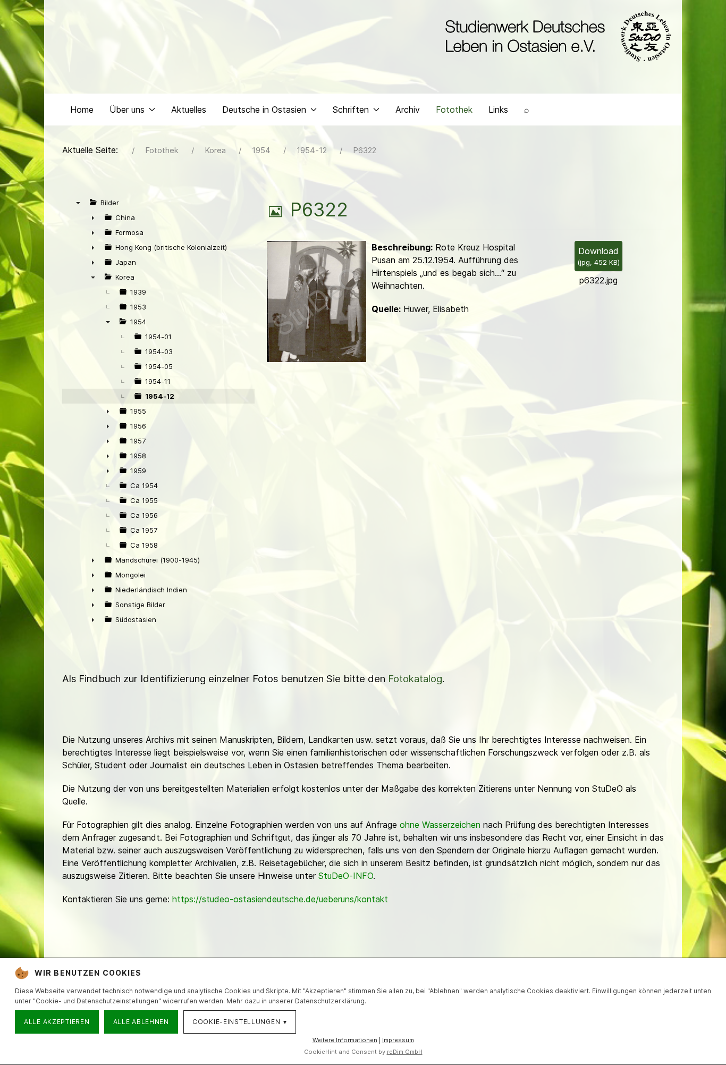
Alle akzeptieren (57, 1022)
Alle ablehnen (141, 1022)
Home (82, 109)
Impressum (398, 1040)
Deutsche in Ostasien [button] (264, 109)
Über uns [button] (127, 109)
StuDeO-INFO (345, 875)
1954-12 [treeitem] (159, 396)
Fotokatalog (415, 679)
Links (498, 109)
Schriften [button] (351, 109)
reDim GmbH (405, 1051)
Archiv (407, 109)
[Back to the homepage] (555, 36)
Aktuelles (188, 109)
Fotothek (454, 109)
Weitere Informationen (345, 1040)
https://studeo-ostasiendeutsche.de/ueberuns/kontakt (280, 899)
